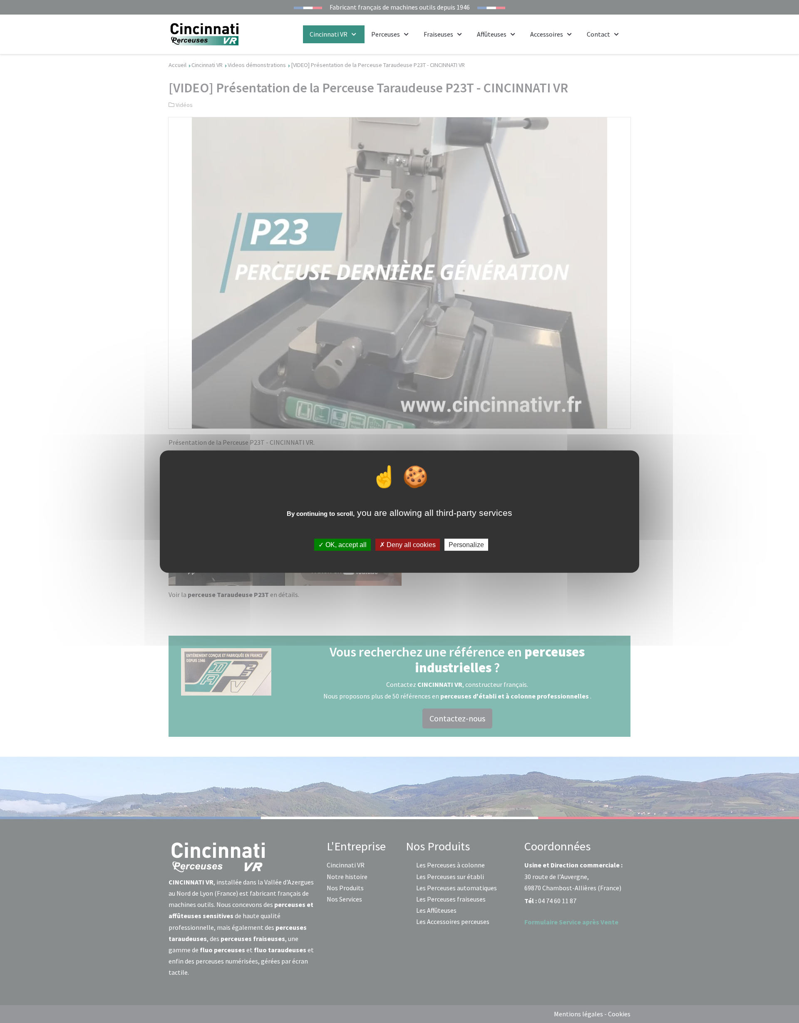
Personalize (466, 544)
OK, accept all (345, 544)
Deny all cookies (410, 544)
